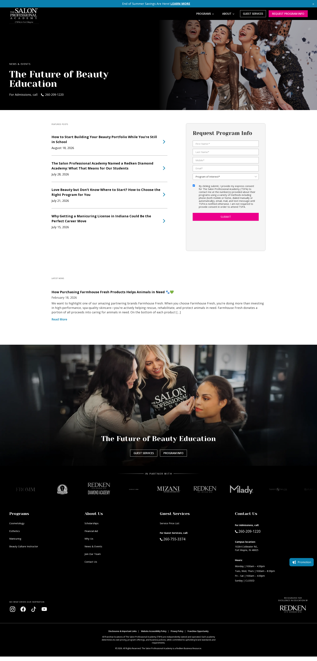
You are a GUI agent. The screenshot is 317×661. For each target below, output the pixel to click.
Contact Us (91, 561)
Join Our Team (93, 554)
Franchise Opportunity (198, 631)
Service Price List (169, 523)
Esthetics (14, 531)
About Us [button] (94, 513)
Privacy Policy (177, 631)
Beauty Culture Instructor (23, 546)
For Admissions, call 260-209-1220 (36, 95)
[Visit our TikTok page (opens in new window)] (33, 609)
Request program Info (288, 14)
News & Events (93, 546)
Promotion (304, 562)
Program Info (173, 453)
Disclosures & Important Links (122, 631)
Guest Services (253, 14)
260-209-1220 (249, 531)
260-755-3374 (181, 539)
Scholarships (92, 523)
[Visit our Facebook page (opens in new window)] (23, 609)
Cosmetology (16, 523)
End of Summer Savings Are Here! (156, 4)
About (226, 14)
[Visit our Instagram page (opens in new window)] (12, 609)
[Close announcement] (313, 3)
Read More (59, 319)
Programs (203, 14)
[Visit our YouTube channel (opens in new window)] (44, 609)
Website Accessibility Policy (153, 631)
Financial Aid (91, 531)
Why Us (89, 538)
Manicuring (15, 538)
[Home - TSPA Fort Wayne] (24, 13)
